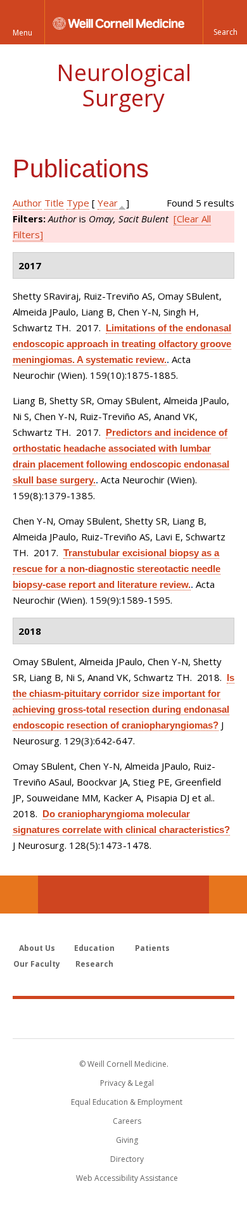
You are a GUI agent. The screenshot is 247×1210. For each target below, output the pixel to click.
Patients (152, 948)
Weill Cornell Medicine (123, 1018)
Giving (127, 1140)
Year (108, 202)
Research (94, 963)
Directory (127, 1159)
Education (94, 948)
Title (54, 202)
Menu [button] (22, 32)
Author (27, 202)
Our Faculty (36, 963)
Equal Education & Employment (126, 1102)
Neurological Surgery (123, 85)
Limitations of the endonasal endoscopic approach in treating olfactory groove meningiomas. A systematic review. (122, 343)
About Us (37, 948)
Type (77, 202)
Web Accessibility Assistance (127, 1178)
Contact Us (228, 895)
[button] (225, 22)
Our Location (19, 895)
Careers (127, 1121)
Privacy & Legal (127, 1083)
